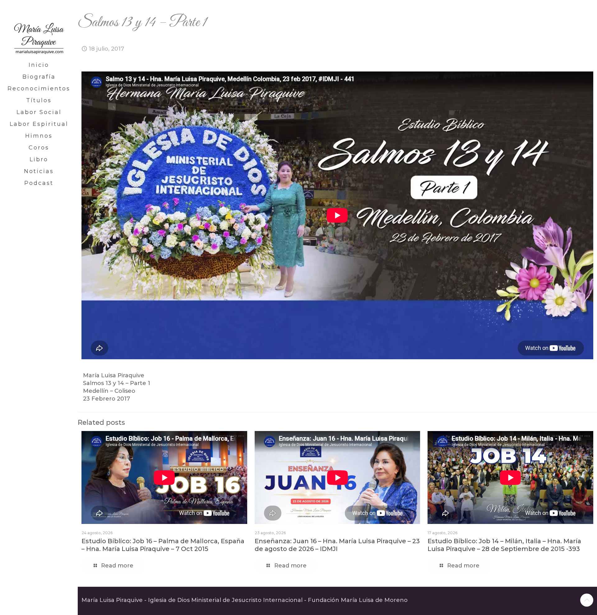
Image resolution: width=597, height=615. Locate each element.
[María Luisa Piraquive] (39, 29)
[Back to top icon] (586, 600)
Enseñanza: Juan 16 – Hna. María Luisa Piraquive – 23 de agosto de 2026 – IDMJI (337, 545)
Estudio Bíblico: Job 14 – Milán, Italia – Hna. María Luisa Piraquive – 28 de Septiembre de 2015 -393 (504, 545)
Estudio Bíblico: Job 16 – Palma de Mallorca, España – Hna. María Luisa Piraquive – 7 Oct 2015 (162, 545)
